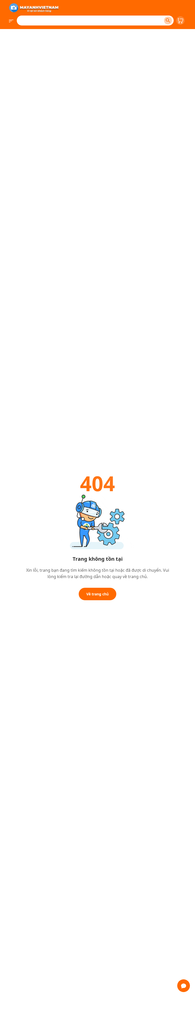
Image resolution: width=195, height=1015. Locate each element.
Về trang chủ (97, 594)
